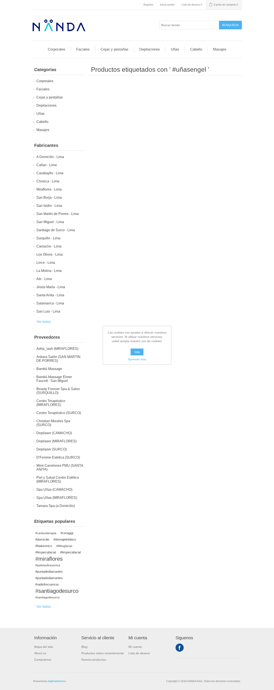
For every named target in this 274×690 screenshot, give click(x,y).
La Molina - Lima (49, 271)
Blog (84, 646)
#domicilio (42, 539)
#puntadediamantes (49, 571)
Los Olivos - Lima (49, 254)
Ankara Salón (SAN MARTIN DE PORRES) (58, 358)
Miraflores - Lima (49, 189)
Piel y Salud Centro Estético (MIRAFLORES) (57, 479)
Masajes (219, 49)
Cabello (196, 49)
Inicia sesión (167, 4)
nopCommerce (57, 681)
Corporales (56, 49)
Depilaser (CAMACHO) (54, 433)
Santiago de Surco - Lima (55, 230)
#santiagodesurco (56, 591)
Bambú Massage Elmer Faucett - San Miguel (54, 379)
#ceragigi (67, 533)
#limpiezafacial (45, 552)
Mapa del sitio (43, 646)
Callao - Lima (46, 165)
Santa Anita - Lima (50, 295)
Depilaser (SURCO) (51, 449)
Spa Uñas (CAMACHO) (54, 489)
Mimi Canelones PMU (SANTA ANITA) (59, 467)
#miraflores (49, 559)
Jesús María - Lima (50, 287)
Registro (148, 4)
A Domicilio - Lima (50, 157)
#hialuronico (43, 546)
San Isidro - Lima (49, 205)
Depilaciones (149, 49)
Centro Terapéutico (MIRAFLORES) (50, 403)
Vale (137, 352)
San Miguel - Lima (50, 222)
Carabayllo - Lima (49, 173)
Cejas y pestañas (114, 49)
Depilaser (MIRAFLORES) (56, 441)
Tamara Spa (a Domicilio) (55, 506)
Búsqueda (230, 25)
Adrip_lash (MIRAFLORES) (57, 348)
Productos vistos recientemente (102, 653)
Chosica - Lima (47, 181)
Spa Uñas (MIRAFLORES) (56, 497)
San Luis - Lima (48, 311)
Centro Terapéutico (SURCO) (58, 413)
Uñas (175, 49)
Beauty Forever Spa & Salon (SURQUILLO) (58, 391)
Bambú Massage (49, 369)
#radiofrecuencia (46, 584)
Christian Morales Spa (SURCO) (53, 423)
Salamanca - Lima (50, 303)
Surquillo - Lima (48, 238)
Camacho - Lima (48, 246)
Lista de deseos (139, 653)
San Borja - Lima (49, 197)
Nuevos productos (93, 659)
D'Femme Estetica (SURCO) (58, 457)
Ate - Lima (44, 279)
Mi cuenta (135, 646)
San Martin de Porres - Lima (57, 214)
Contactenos (42, 659)
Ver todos (43, 321)
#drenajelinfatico (65, 539)
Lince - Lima (45, 262)
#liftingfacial (64, 546)
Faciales (83, 49)
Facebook (180, 648)
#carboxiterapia (45, 533)
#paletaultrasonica (47, 565)
